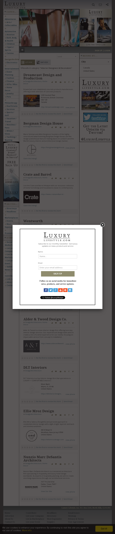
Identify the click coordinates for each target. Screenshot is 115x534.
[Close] (102, 225)
